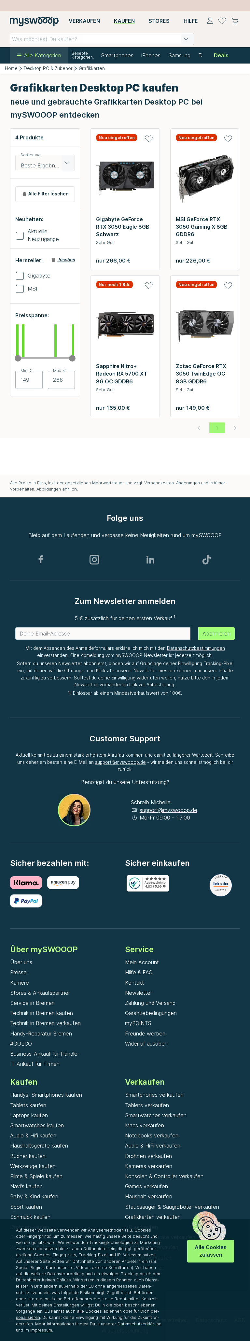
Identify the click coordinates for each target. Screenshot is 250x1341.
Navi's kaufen (26, 1186)
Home (11, 68)
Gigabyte (39, 275)
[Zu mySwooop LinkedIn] (150, 559)
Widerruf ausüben (146, 1043)
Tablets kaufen (28, 1105)
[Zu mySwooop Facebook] (40, 559)
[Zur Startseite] (34, 21)
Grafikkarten (92, 68)
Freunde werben (145, 1033)
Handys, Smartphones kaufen (46, 1094)
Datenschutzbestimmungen (196, 648)
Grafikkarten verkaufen (153, 1217)
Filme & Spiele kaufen (36, 1176)
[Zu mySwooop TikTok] (207, 559)
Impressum (41, 1330)
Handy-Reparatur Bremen (41, 1033)
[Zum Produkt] (125, 181)
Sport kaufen (26, 1207)
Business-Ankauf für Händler (44, 1053)
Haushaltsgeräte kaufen (39, 1145)
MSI (32, 288)
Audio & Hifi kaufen (33, 1135)
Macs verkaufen (144, 1125)
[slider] (18, 358)
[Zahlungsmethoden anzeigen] (28, 882)
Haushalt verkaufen (148, 1196)
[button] (186, 39)
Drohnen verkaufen (148, 1156)
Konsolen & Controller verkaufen (164, 1176)
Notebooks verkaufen (151, 1135)
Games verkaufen (146, 1186)
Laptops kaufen (29, 1115)
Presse (18, 972)
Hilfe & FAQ (139, 972)
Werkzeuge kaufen (33, 1166)
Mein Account (142, 962)
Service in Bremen (32, 1003)
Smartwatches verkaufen (156, 1115)
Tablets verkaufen (147, 1105)
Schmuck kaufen (30, 1217)
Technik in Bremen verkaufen (45, 1023)
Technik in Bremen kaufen (41, 1013)
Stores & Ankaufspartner (40, 993)
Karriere (19, 982)
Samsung (179, 55)
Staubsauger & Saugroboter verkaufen (172, 1207)
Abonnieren (216, 633)
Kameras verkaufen (148, 1166)
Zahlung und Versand (150, 1003)
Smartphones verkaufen (154, 1094)
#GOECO (21, 1043)
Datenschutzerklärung (139, 1323)
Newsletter (138, 993)
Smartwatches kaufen (37, 1125)
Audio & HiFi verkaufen (152, 1145)
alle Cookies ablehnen (99, 1311)
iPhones (150, 55)
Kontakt (134, 982)
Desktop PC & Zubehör (48, 68)
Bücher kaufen (28, 1156)
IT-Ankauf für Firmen (35, 1064)
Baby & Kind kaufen (34, 1196)
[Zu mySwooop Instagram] (94, 559)
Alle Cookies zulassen (211, 1251)
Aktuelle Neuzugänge (43, 235)
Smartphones (117, 55)
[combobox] (102, 39)
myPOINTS (138, 1023)
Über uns (21, 962)
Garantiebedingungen (151, 1013)
